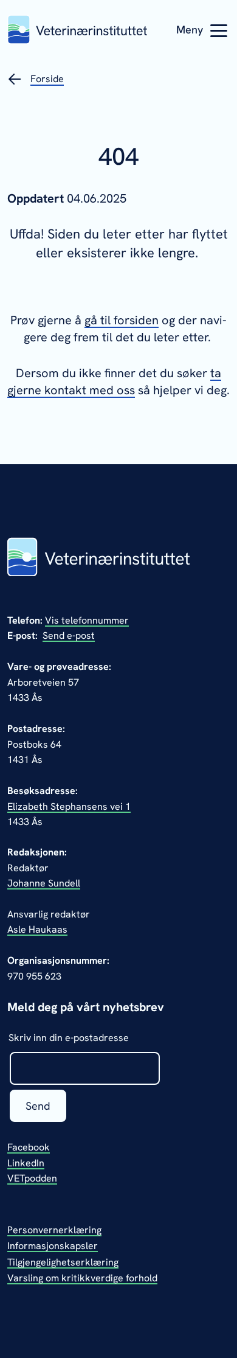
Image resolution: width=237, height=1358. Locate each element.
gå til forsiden (121, 320)
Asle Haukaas (37, 929)
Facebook (28, 1147)
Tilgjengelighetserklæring (62, 1262)
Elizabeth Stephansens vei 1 (69, 806)
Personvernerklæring (54, 1230)
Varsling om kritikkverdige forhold (82, 1278)
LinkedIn (25, 1163)
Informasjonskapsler (52, 1245)
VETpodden (32, 1178)
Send (38, 1106)
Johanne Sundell (43, 883)
